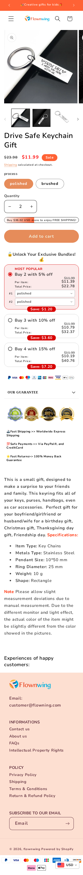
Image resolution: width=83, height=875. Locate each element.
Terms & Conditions (28, 788)
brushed (50, 183)
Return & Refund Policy (32, 795)
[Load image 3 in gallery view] (62, 118)
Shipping (10, 165)
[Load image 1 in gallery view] (21, 118)
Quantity (12, 195)
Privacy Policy (23, 774)
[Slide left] (5, 119)
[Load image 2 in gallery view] (42, 118)
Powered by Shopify (57, 849)
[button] (11, 18)
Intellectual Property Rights (36, 750)
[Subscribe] (67, 823)
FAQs (14, 743)
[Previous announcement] (9, 5)
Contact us (19, 729)
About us (18, 736)
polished (18, 183)
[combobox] (45, 293)
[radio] (41, 280)
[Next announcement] (74, 5)
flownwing (32, 849)
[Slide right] (78, 119)
